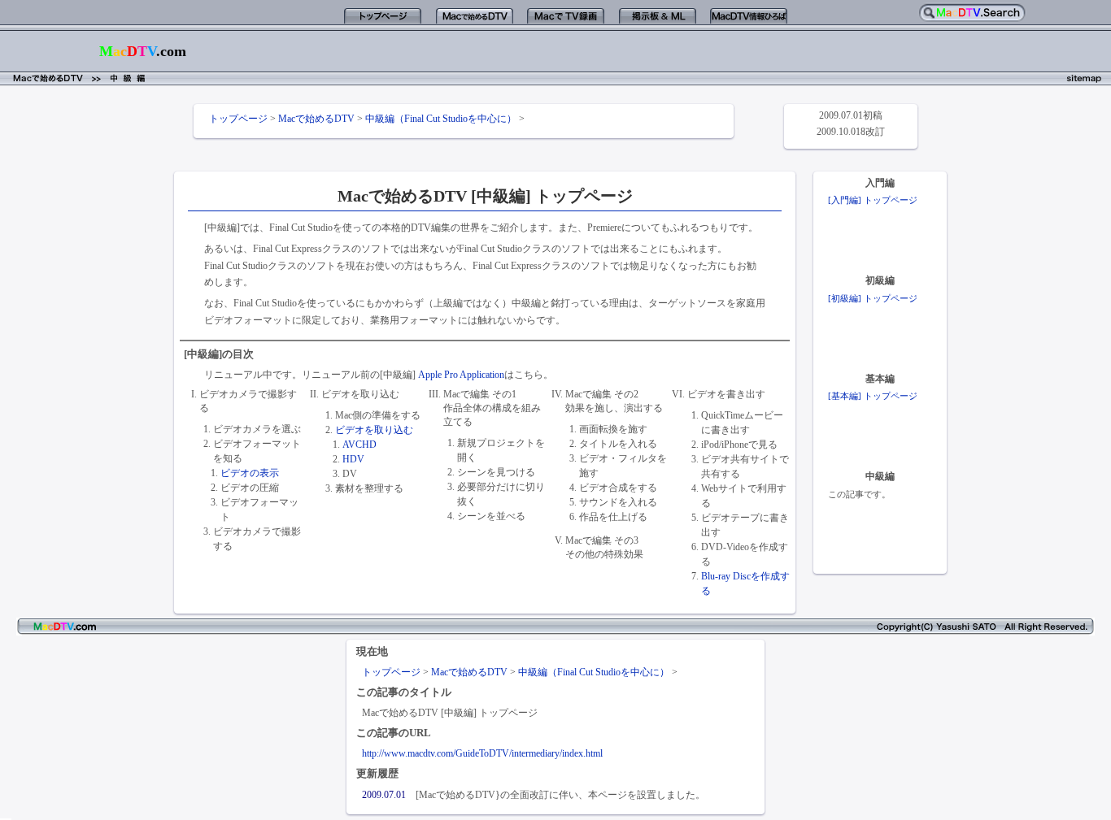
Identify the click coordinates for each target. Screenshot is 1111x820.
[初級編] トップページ (872, 298)
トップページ (238, 118)
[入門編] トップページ (872, 200)
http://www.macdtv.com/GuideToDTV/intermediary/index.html (482, 753)
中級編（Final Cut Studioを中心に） (440, 118)
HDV (353, 459)
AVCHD (359, 444)
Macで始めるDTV (316, 118)
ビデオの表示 (249, 473)
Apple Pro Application (461, 374)
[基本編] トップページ (872, 396)
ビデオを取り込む (374, 430)
